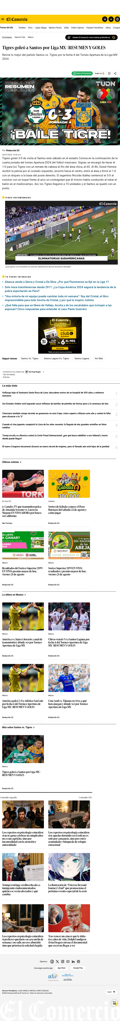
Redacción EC (13, 150)
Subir (109, 992)
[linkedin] (73, 961)
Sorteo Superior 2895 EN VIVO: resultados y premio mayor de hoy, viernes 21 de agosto (67, 571)
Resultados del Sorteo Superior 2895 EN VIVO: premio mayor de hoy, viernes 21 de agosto (22, 571)
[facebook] (52, 961)
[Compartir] (115, 73)
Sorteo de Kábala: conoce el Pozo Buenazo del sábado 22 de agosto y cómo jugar (67, 510)
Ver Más (99, 358)
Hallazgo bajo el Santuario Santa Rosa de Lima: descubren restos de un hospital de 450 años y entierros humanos (53, 394)
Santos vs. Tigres (29, 358)
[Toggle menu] (2, 19)
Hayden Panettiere (94, 28)
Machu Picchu (55, 28)
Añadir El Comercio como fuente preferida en (91, 37)
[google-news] (78, 961)
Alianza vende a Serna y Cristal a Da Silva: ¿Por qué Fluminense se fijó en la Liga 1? (57, 282)
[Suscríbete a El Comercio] (110, 19)
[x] (57, 961)
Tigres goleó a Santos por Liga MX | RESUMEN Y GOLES (21, 773)
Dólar (66, 28)
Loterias (51, 501)
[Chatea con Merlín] (104, 19)
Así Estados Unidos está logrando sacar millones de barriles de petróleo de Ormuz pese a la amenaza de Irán (55, 403)
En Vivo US (6, 501)
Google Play (78, 968)
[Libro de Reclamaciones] (67, 977)
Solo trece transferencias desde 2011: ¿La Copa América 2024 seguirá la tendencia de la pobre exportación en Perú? (60, 289)
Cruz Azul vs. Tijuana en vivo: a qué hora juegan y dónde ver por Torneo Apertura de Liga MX (68, 704)
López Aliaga (41, 28)
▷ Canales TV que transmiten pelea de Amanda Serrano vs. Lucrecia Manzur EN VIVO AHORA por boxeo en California (21, 511)
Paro (30, 28)
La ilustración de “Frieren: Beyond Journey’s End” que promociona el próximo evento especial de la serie (67, 888)
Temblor (22, 28)
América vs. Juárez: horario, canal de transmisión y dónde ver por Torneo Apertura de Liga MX (22, 642)
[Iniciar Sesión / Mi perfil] (117, 19)
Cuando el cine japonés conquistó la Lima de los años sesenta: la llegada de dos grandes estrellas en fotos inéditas (54, 426)
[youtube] (68, 961)
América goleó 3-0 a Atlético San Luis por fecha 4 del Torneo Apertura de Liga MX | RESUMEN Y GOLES (22, 704)
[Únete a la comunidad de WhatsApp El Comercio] (82, 73)
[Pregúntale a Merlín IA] (114, 1003)
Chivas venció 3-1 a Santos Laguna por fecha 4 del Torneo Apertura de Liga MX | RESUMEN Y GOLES (69, 642)
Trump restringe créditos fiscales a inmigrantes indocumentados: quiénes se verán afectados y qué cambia (21, 889)
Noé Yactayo (7, 523)
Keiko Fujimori (77, 28)
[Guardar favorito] (109, 73)
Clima (108, 28)
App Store (61, 968)
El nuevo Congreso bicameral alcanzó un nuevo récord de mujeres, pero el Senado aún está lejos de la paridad (55, 446)
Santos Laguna (82, 358)
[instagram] (62, 961)
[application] (61, 233)
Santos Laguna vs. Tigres (56, 358)
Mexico (5, 563)
